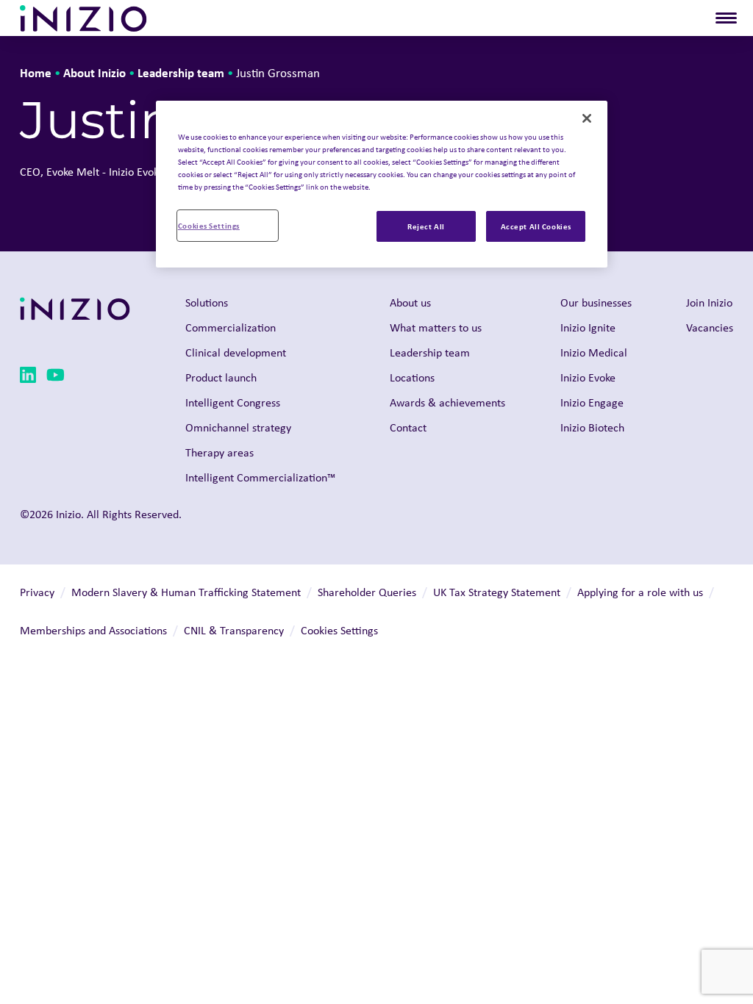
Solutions (206, 302)
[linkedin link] (28, 377)
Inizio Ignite (587, 327)
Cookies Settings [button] (339, 630)
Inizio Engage (592, 402)
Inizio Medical (593, 352)
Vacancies (709, 327)
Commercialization (230, 327)
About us (410, 302)
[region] (381, 184)
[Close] (587, 118)
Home (35, 72)
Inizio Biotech (592, 427)
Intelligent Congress (232, 402)
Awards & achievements (447, 402)
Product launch (221, 377)
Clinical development (235, 352)
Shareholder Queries (367, 592)
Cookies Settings (209, 225)
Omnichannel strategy (238, 427)
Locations (412, 377)
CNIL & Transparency (234, 630)
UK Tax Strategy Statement (496, 592)
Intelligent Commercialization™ (260, 477)
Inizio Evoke (587, 377)
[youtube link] (55, 377)
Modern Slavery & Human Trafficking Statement (186, 592)
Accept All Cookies (536, 226)
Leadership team (181, 72)
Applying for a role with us (640, 592)
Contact (408, 427)
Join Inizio (709, 302)
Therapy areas (219, 452)
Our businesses (596, 302)
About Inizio (94, 72)
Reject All (426, 226)
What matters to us (436, 327)
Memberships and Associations (93, 630)
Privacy (37, 592)
